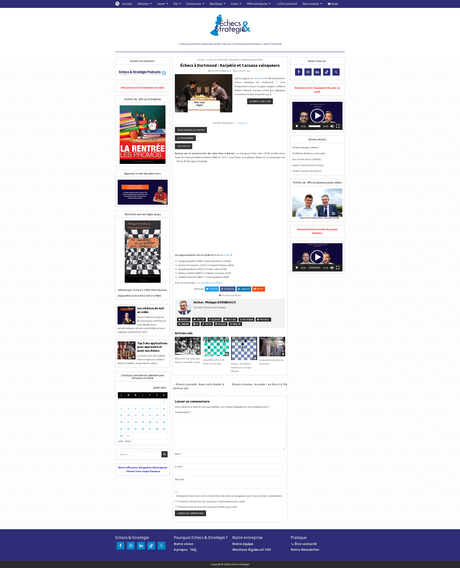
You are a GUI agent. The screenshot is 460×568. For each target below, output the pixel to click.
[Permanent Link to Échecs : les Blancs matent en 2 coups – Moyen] (244, 348)
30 (121, 435)
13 (149, 415)
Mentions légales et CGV (251, 549)
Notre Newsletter (305, 549)
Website (185, 319)
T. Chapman (241, 123)
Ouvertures (193, 4)
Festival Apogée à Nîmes (305, 147)
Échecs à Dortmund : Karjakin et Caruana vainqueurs (230, 65)
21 (157, 422)
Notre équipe (242, 543)
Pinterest (264, 319)
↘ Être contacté (286, 4)
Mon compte (311, 4)
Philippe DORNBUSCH (221, 71)
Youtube (231, 319)
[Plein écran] (338, 126)
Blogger (221, 323)
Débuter (143, 4)
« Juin (120, 441)
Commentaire (183, 412)
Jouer (161, 4)
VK (197, 323)
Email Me (236, 323)
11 (135, 415)
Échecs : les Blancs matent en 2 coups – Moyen (242, 367)
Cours (234, 4)
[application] (317, 116)
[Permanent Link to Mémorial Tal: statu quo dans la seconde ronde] (188, 346)
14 (157, 415)
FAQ (193, 549)
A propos (181, 549)
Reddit (260, 289)
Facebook (229, 289)
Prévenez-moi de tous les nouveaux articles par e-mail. (207, 506)
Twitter (213, 289)
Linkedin (245, 289)
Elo (176, 4)
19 (142, 422)
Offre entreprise (257, 4)
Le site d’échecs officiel (209, 282)
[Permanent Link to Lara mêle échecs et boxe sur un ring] (216, 346)
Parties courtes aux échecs (306, 171)
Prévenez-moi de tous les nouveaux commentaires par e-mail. (211, 501)
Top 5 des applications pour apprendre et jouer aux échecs (152, 347)
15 (164, 415)
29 (164, 428)
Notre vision (183, 543)
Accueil (127, 4)
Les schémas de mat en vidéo (150, 310)
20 (149, 422)
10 (128, 415)
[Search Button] (117, 4)
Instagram (247, 319)
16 (121, 422)
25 (135, 428)
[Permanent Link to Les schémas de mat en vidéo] (126, 315)
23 (121, 428)
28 (157, 428)
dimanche (259, 78)
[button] (317, 116)
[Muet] (332, 126)
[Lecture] (297, 126)
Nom (178, 453)
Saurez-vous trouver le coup (307, 165)
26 (142, 428)
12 (142, 415)
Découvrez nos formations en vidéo (142, 87)
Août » (128, 441)
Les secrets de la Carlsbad (306, 159)
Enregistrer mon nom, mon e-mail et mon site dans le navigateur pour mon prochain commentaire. (229, 495)
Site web (179, 479)
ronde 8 (227, 255)
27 (149, 428)
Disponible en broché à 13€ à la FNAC (140, 295)
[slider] (314, 126)
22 (164, 422)
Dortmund (235, 295)
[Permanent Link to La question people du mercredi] (272, 346)
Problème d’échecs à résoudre (308, 153)
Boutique (216, 4)
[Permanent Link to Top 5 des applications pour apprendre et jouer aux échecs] (126, 350)
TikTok (207, 323)
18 (135, 422)
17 (128, 422)
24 (128, 428)
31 (128, 435)
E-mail (179, 466)
